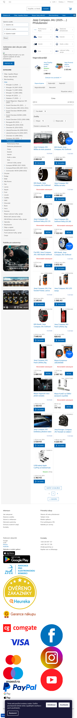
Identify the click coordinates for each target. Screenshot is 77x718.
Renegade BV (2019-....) (14, 122)
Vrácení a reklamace (9, 519)
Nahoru (54, 499)
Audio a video (11, 157)
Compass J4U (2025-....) (14, 138)
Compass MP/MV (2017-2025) (15, 165)
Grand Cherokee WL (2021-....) (16, 105)
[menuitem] (6, 15)
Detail (48, 196)
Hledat (46, 9)
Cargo (9, 149)
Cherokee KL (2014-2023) (14, 127)
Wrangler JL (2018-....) (13, 85)
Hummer (7, 211)
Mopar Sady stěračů (10, 76)
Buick (6, 206)
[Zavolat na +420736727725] (6, 2)
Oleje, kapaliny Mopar (11, 74)
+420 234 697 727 (46, 542)
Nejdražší (62, 83)
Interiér (9, 154)
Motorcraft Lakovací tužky (12, 216)
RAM (5, 179)
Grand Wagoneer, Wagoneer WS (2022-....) (16, 101)
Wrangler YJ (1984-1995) (14, 93)
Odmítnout (51, 705)
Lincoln (6, 195)
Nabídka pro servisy (47, 524)
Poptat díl (9, 63)
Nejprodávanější (40, 87)
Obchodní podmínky (9, 522)
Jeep (5, 82)
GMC (5, 200)
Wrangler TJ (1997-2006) (14, 90)
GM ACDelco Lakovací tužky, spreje (15, 219)
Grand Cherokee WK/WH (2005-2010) (16, 111)
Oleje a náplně (8, 227)
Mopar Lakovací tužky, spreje (13, 214)
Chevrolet (7, 203)
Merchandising (8, 79)
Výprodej (7, 222)
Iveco (6, 208)
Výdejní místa (45, 517)
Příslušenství (11, 141)
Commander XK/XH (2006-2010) (16, 170)
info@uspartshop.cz (47, 547)
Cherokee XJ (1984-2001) (14, 135)
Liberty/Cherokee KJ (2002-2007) (16, 133)
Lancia (6, 187)
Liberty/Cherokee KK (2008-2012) (17, 130)
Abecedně (52, 87)
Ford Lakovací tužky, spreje (13, 232)
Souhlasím (64, 705)
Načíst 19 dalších (53, 488)
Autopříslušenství (9, 230)
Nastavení (13, 713)
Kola (8, 160)
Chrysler (6, 173)
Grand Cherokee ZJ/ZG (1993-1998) (17, 119)
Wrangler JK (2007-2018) (14, 87)
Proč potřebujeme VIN (48, 522)
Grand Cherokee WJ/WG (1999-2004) (16, 116)
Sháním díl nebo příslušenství (50, 514)
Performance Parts (13, 144)
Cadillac (6, 197)
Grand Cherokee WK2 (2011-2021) (17, 108)
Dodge (6, 176)
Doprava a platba (8, 517)
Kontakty (6, 527)
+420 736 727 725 (46, 544)
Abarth (6, 189)
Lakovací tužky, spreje (14, 162)
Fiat (5, 184)
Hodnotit (5, 546)
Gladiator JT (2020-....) (13, 98)
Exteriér (9, 152)
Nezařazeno (8, 224)
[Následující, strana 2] (53, 493)
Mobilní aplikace (46, 519)
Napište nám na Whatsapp (49, 549)
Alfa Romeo (8, 181)
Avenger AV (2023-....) (13, 95)
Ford (5, 192)
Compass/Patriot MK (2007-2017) (16, 168)
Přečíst (5, 544)
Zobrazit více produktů (52, 77)
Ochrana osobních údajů (11, 524)
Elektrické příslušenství (14, 146)
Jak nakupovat (7, 514)
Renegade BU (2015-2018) (14, 125)
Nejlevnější (51, 83)
